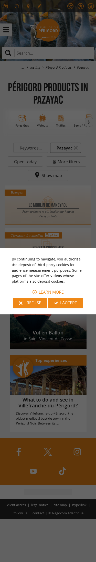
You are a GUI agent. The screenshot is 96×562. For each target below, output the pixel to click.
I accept (68, 303)
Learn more (51, 292)
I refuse (33, 303)
